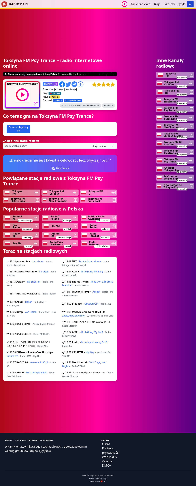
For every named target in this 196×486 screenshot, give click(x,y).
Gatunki (169, 4)
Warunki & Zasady (109, 459)
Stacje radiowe (140, 4)
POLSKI (55, 97)
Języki (182, 4)
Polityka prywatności (110, 450)
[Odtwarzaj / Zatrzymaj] (124, 4)
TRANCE (58, 100)
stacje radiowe (34, 74)
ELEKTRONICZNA (73, 100)
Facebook (108, 105)
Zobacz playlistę (18, 127)
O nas (106, 444)
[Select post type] (102, 146)
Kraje (156, 4)
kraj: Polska (51, 74)
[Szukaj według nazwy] (60, 146)
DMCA (106, 465)
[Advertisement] (98, 30)
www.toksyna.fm (91, 105)
